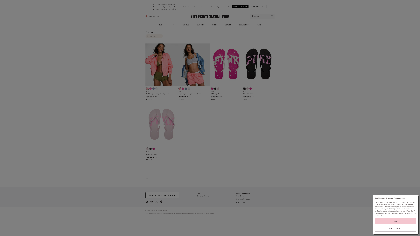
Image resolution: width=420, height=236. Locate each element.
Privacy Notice (398, 213)
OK (395, 221)
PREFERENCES (395, 229)
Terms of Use (411, 213)
